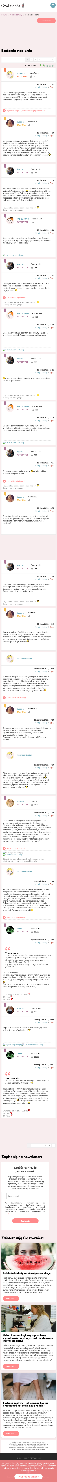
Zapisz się (25, 1221)
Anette (20, 169)
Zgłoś (52, 87)
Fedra (19, 928)
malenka (21, 73)
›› (52, 59)
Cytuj (37, 87)
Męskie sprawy (16, 14)
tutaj (7, 1213)
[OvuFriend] (12, 7)
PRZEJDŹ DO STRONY (28, 1476)
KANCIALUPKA (23, 219)
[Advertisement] (28, 36)
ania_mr (20, 1008)
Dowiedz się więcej (28, 1470)
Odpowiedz (46, 20)
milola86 (20, 801)
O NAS (19, 1458)
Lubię (44, 87)
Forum (4, 14)
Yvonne (20, 122)
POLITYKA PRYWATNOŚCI (32, 1458)
